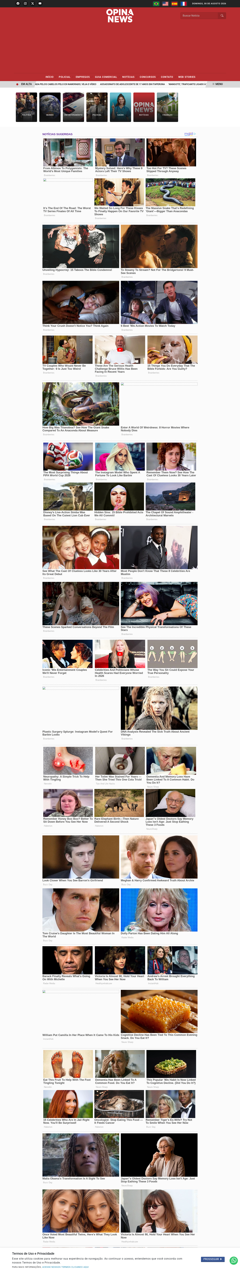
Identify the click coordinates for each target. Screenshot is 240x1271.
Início (51, 76)
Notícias (129, 76)
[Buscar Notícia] (222, 15)
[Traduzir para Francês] (183, 3)
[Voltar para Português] (156, 3)
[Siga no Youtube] (40, 3)
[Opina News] (120, 15)
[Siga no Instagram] (25, 3)
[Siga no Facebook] (18, 3)
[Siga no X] (32, 3)
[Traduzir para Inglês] (165, 3)
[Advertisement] (120, 48)
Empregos (84, 76)
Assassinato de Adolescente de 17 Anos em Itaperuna (105, 84)
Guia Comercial (107, 76)
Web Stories (186, 77)
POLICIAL (66, 76)
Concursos (149, 76)
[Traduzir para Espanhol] (174, 3)
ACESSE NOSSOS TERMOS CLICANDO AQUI (65, 1267)
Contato (168, 76)
